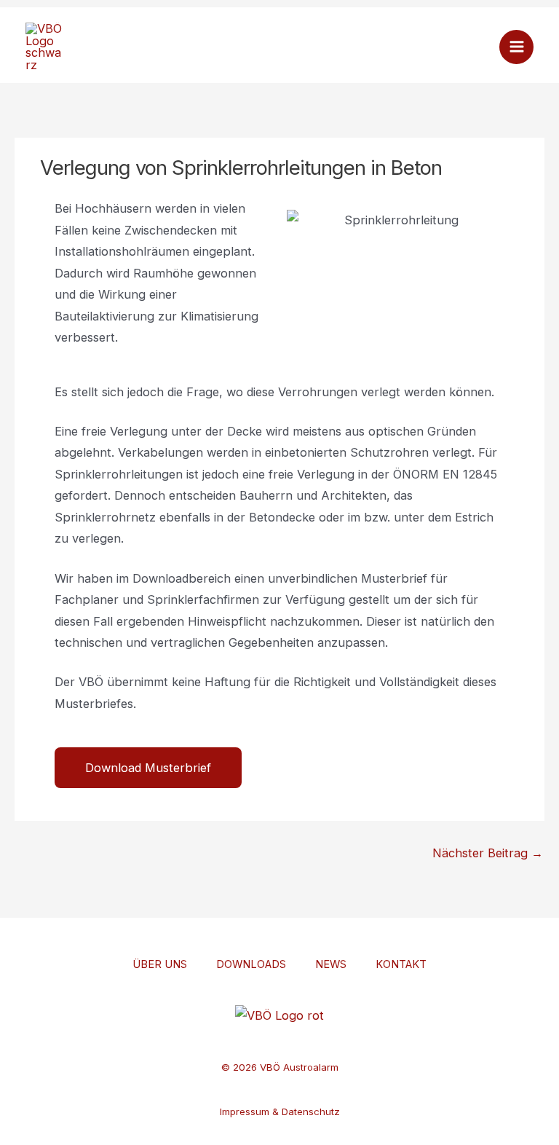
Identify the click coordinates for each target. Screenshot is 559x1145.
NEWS (330, 964)
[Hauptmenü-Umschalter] (516, 47)
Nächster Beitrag (487, 853)
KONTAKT (401, 964)
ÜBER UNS (159, 964)
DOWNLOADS (251, 964)
